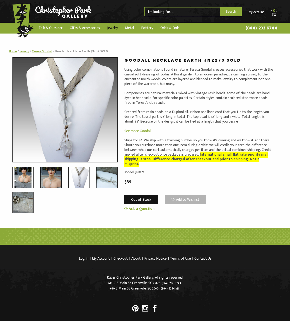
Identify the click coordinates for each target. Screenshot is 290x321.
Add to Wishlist (187, 200)
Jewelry (112, 28)
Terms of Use (180, 259)
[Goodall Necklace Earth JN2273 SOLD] (65, 110)
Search (231, 12)
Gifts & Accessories (85, 28)
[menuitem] (50, 28)
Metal (129, 28)
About (136, 259)
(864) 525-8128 (170, 288)
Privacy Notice (155, 259)
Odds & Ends (169, 28)
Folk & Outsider (51, 28)
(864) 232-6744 (262, 27)
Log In (83, 259)
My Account (256, 11)
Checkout (121, 259)
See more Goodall (137, 131)
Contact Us (202, 259)
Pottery (147, 28)
